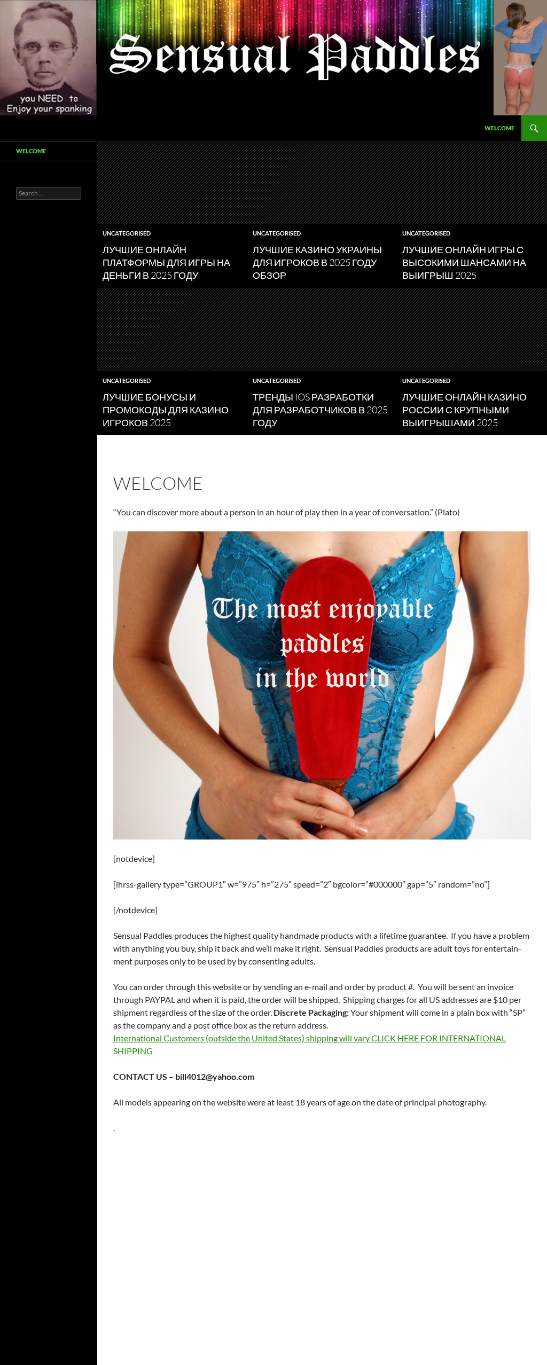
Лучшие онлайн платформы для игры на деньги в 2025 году (166, 262)
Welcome (499, 127)
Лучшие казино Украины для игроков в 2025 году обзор (317, 262)
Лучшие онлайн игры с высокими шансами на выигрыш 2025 (464, 262)
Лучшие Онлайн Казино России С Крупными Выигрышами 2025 (464, 409)
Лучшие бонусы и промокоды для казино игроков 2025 (166, 409)
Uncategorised (127, 233)
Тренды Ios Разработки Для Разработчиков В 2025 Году (320, 409)
